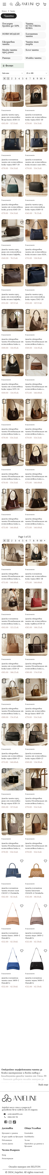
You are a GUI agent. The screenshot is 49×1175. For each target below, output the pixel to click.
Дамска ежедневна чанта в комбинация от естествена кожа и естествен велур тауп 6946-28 (13, 846)
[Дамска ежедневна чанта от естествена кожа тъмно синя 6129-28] (36, 230)
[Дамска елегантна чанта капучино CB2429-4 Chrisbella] (36, 869)
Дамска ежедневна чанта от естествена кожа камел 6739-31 (12, 666)
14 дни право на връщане (12, 1136)
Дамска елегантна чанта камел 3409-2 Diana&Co (11, 935)
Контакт (28, 1133)
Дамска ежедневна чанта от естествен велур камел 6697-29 (35, 711)
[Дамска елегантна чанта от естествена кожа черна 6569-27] (36, 734)
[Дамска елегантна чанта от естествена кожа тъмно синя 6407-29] (36, 140)
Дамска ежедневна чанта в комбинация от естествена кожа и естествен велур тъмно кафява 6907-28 (36, 521)
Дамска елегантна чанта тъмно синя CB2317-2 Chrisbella (10, 890)
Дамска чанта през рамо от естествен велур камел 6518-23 (11, 117)
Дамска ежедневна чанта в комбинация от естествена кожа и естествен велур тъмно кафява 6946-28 (36, 801)
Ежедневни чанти (8, 43)
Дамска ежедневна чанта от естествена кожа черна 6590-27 (12, 756)
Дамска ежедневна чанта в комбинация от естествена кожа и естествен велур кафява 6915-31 (36, 431)
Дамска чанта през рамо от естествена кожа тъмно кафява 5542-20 (11, 297)
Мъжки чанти (33, 57)
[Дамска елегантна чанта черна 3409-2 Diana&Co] (36, 959)
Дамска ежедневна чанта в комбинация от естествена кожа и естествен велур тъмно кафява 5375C (13, 341)
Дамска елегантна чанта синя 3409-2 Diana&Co (10, 980)
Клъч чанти (32, 49)
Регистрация (7, 1158)
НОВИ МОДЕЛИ (10, 33)
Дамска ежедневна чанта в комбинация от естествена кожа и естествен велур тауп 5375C (36, 341)
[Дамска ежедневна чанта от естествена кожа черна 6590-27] (13, 734)
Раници (6, 57)
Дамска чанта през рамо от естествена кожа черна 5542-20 (35, 296)
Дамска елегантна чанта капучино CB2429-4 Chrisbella (34, 890)
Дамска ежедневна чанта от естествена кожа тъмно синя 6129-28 (36, 252)
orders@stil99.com (15, 1114)
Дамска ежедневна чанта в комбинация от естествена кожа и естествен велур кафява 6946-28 (36, 846)
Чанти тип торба (32, 43)
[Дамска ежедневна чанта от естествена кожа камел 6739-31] (13, 644)
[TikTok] (14, 1122)
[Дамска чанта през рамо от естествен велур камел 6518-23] (13, 96)
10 (41, 78)
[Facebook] (6, 1122)
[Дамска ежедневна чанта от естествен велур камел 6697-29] (36, 689)
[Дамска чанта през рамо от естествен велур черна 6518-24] (13, 779)
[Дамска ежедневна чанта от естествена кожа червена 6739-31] (36, 600)
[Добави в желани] (21, 87)
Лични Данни (7, 1144)
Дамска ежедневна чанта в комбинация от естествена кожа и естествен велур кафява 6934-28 (36, 386)
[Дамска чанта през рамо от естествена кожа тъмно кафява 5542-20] (13, 275)
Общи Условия (32, 1128)
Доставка (7, 1128)
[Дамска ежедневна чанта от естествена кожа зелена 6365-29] (13, 185)
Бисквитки (29, 1136)
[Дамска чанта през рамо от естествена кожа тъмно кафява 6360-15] (13, 230)
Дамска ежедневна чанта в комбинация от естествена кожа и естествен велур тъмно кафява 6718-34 (36, 666)
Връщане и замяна (10, 1133)
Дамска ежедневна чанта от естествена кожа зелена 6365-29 (12, 207)
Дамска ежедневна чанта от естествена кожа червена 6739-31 (35, 621)
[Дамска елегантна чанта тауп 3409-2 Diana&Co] (36, 914)
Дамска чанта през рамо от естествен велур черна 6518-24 (11, 800)
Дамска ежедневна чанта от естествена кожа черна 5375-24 (12, 386)
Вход (4, 1155)
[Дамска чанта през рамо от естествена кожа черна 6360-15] (36, 185)
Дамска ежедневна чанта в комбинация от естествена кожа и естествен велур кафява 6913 (13, 521)
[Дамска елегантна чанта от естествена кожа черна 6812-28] (36, 555)
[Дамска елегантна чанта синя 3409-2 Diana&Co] (13, 959)
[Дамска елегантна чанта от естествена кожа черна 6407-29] (13, 140)
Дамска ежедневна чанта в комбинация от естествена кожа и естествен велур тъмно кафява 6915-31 (13, 431)
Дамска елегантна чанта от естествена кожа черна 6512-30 (35, 117)
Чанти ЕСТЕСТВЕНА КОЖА (33, 25)
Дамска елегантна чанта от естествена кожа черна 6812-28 (35, 576)
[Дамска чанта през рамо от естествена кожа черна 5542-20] (36, 275)
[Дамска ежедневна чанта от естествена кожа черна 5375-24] (13, 365)
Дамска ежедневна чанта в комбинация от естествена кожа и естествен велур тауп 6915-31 (13, 476)
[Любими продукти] (37, 4)
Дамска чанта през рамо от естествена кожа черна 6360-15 (35, 207)
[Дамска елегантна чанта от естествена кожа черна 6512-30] (36, 96)
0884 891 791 (13, 1117)
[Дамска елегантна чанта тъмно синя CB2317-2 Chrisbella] (13, 869)
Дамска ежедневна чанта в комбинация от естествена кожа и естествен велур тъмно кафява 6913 (36, 476)
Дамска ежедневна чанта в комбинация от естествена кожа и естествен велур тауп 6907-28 (13, 576)
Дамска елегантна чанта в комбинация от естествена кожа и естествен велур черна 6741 (13, 621)
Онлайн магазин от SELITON (24, 1166)
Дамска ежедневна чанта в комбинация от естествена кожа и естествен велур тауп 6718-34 (13, 711)
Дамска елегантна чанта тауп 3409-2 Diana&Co (34, 935)
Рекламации (7, 1140)
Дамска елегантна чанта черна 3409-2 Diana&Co (34, 980)
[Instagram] (10, 1122)
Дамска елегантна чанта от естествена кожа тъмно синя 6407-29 (36, 162)
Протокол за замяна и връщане (34, 1145)
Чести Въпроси (11, 1150)
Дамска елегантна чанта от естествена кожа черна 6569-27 (35, 756)
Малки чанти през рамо (9, 51)
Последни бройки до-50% (10, 24)
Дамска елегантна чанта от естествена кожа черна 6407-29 (12, 162)
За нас (27, 1140)
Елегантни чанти (32, 35)
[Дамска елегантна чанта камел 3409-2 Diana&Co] (13, 914)
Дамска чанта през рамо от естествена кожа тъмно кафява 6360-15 (11, 252)
